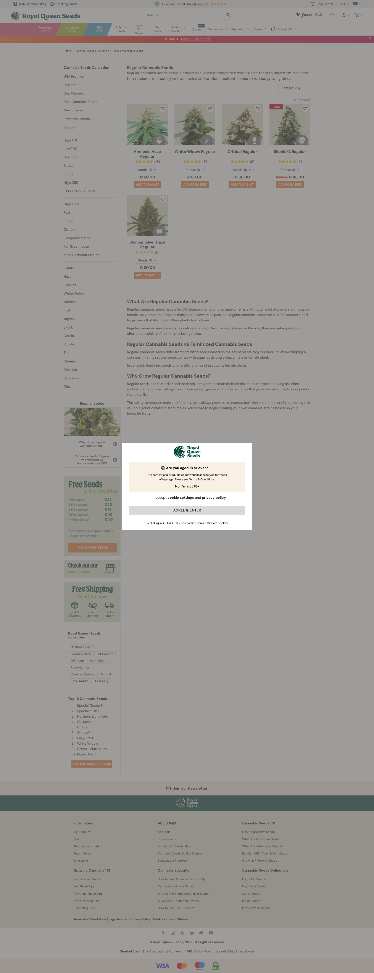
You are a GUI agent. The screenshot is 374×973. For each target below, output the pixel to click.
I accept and (190, 497)
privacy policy (214, 497)
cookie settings (181, 497)
